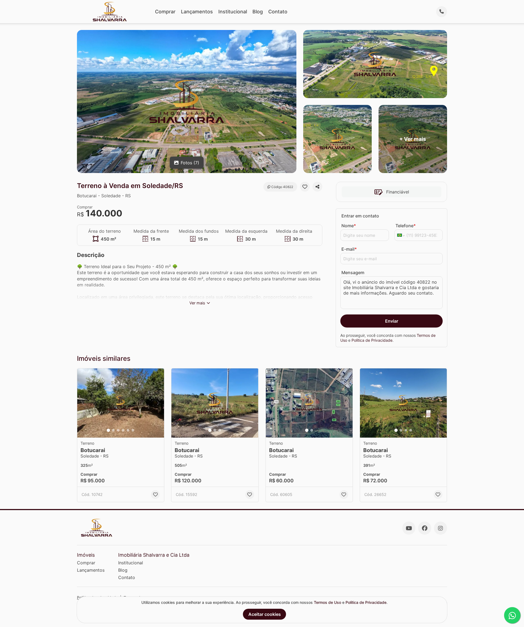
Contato (277, 11)
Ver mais (197, 303)
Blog (257, 11)
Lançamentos (197, 11)
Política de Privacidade (372, 340)
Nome (348, 225)
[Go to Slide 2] (113, 430)
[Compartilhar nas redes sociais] (317, 187)
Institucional (232, 11)
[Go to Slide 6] (133, 430)
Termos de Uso (327, 602)
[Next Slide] (158, 403)
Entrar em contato (360, 216)
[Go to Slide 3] (118, 430)
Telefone (405, 225)
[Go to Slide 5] (128, 430)
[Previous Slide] (83, 403)
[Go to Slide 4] (123, 430)
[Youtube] (408, 528)
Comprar (165, 11)
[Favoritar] (305, 187)
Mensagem (352, 272)
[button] (120, 403)
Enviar (391, 321)
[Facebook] (424, 528)
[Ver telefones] (441, 11)
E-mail (349, 249)
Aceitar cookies (264, 614)
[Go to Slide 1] (108, 430)
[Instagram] (440, 528)
